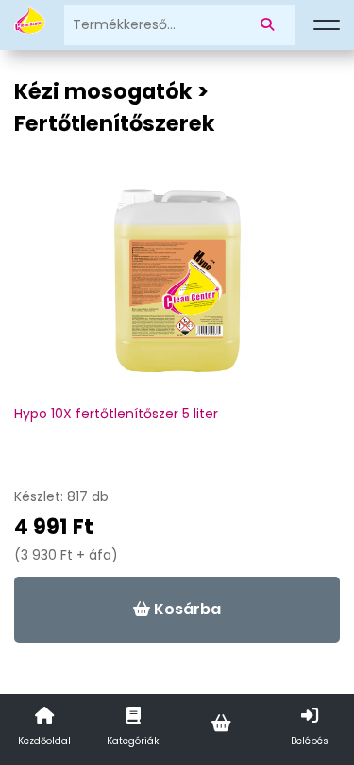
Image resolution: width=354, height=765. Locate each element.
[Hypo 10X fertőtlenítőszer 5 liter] (177, 290)
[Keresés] (271, 25)
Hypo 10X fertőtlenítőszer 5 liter (116, 413)
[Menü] (326, 25)
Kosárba (185, 609)
